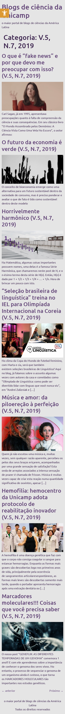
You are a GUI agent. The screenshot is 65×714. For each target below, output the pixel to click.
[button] (4, 13)
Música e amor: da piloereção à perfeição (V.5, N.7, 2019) (30, 404)
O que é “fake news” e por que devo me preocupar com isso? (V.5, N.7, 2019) (30, 65)
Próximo (56, 690)
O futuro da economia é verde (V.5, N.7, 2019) (32, 145)
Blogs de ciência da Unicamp (32, 11)
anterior (8, 690)
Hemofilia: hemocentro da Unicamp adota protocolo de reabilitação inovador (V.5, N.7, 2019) (31, 503)
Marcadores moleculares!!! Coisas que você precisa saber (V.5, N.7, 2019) (31, 606)
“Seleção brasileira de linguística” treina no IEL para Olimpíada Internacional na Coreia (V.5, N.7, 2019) (31, 304)
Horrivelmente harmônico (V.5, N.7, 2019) (28, 218)
